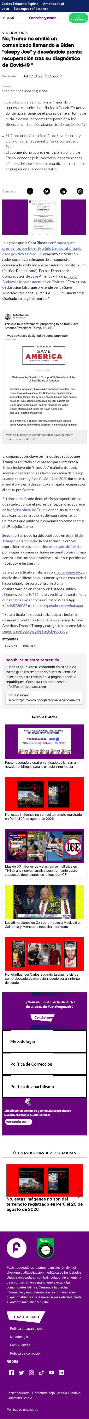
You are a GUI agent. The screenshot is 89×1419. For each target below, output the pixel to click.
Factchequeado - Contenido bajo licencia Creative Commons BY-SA (43, 1395)
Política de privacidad (22, 1409)
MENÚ (10, 18)
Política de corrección (26, 1353)
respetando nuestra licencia (51, 672)
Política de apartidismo (32, 1086)
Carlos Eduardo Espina (20, 3)
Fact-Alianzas (20, 1345)
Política (29, 646)
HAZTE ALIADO (26, 1317)
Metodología (22, 1041)
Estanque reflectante (31, 8)
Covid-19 (11, 646)
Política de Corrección (31, 1064)
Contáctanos (43, 1017)
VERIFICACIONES (15, 33)
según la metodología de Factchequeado (34, 631)
